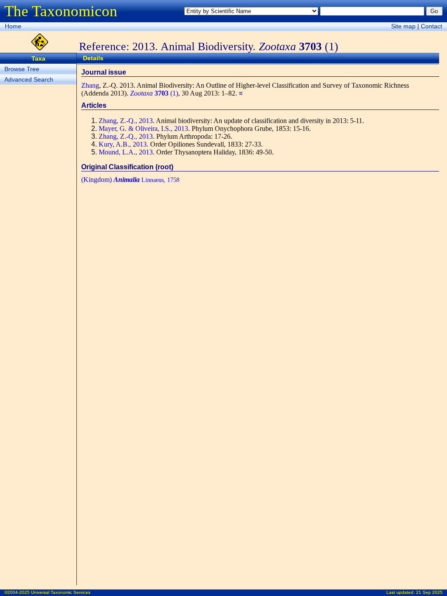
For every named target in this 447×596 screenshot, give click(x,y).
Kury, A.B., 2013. (123, 144)
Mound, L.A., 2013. (127, 152)
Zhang (90, 85)
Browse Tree (21, 68)
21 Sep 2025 (429, 592)
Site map (403, 26)
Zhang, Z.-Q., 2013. (127, 120)
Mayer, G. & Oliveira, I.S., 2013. (144, 128)
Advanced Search (28, 79)
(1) (154, 93)
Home (13, 26)
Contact (431, 26)
